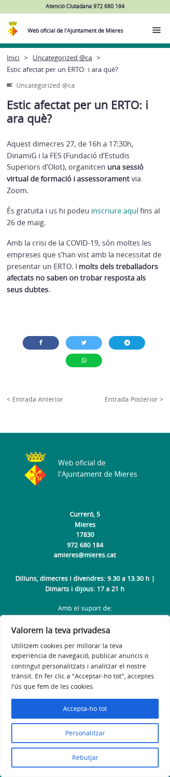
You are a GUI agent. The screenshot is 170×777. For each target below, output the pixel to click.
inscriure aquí (114, 211)
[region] (85, 696)
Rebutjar (85, 757)
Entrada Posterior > (134, 399)
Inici (13, 57)
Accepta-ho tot (85, 708)
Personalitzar (85, 733)
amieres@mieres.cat (85, 554)
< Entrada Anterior (35, 399)
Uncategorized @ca (62, 57)
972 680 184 (85, 544)
